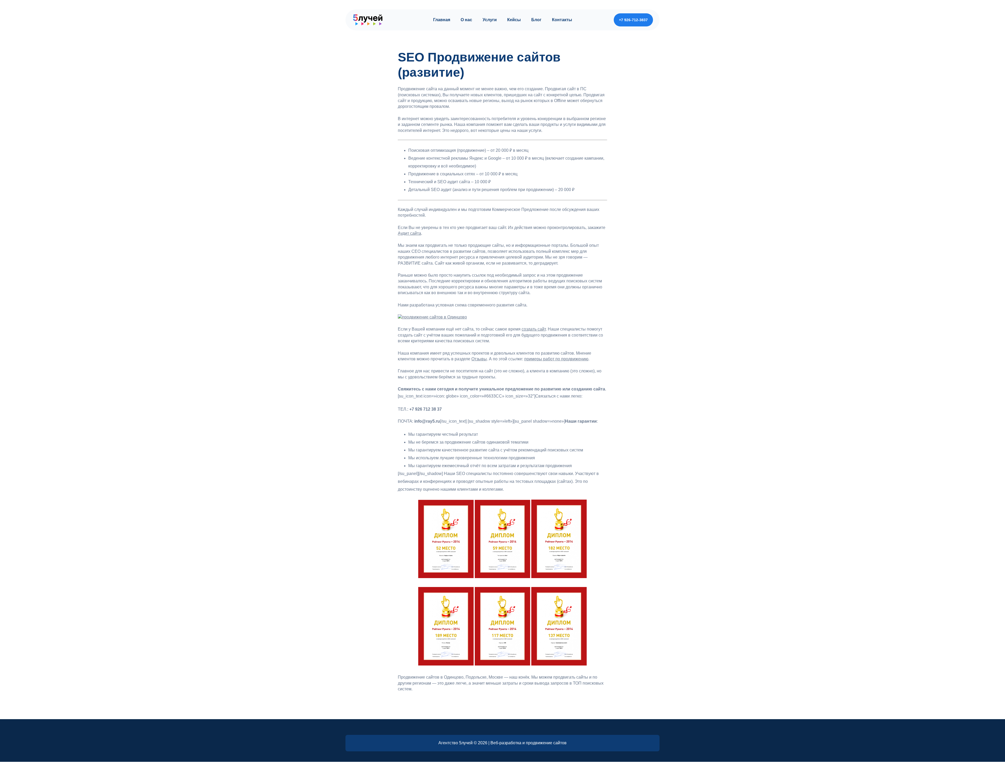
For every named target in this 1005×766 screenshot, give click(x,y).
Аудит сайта (409, 233)
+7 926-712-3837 (633, 20)
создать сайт (534, 329)
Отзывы (479, 359)
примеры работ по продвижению (556, 359)
